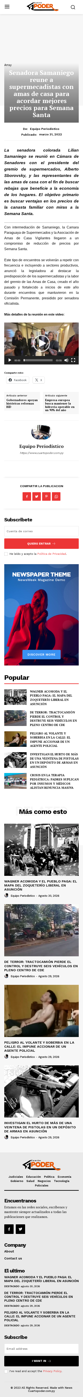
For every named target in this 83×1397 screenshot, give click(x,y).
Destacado (11, 1286)
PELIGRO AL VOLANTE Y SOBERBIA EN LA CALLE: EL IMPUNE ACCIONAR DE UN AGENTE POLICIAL (50, 739)
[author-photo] (7, 895)
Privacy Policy (52, 1371)
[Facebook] (27, 496)
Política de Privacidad (51, 553)
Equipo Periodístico (44, 129)
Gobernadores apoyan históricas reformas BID (22, 403)
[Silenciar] (66, 360)
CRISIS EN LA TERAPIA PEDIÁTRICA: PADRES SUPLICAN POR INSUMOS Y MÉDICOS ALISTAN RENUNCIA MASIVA (54, 781)
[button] (41, 343)
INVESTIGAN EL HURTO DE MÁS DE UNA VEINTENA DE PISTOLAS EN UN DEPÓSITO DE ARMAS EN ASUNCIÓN (54, 760)
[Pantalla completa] (73, 360)
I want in (39, 1361)
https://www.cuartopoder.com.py (41, 453)
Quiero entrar (39, 543)
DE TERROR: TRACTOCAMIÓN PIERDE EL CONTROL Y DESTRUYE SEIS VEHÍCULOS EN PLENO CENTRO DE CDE (53, 718)
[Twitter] (36, 496)
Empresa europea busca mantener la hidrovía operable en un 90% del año (59, 405)
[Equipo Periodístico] (41, 432)
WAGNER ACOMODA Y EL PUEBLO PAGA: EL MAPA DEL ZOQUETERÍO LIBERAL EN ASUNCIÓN (51, 697)
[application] (41, 343)
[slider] (38, 360)
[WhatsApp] (56, 496)
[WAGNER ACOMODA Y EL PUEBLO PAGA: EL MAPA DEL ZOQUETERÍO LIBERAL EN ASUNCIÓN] (15, 697)
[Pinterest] (46, 496)
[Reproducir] (10, 360)
